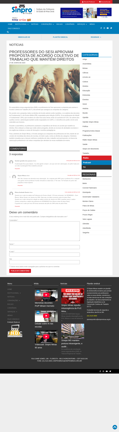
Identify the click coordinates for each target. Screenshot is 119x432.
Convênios (69, 24)
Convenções (46, 24)
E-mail (12, 251)
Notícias (34, 24)
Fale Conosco (14, 28)
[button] (63, 13)
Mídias (92, 24)
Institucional (21, 24)
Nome (11, 244)
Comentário (13, 220)
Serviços (81, 24)
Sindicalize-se (24, 37)
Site (10, 259)
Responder (17, 168)
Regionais (95, 37)
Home (10, 24)
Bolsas (60, 24)
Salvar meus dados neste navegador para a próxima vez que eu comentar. (35, 266)
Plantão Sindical (60, 37)
